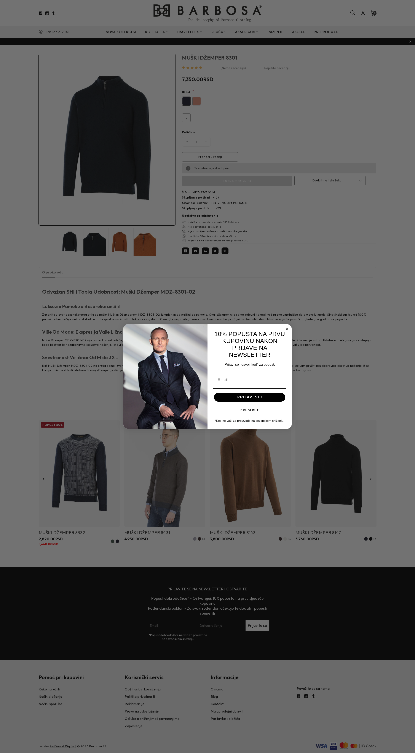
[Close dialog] (287, 328)
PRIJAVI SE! (249, 397)
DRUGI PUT (250, 410)
